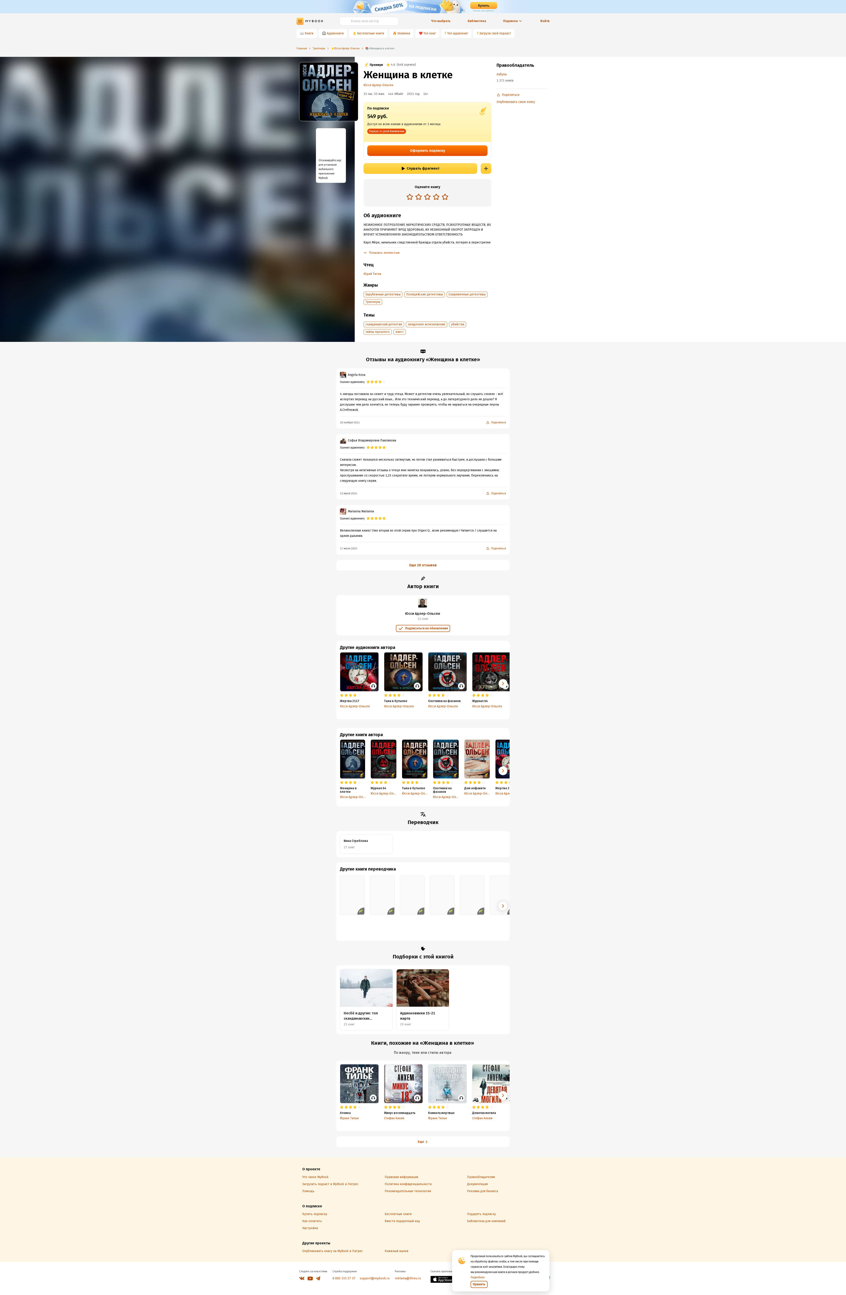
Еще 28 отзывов (423, 565)
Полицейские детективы (424, 294)
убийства (457, 324)
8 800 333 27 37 (343, 1278)
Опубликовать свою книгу (516, 102)
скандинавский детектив (383, 324)
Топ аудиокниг (457, 33)
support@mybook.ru (375, 1278)
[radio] (409, 196)
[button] (503, 770)
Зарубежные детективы (383, 294)
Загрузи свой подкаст (495, 33)
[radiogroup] (427, 197)
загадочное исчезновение (426, 324)
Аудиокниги (335, 33)
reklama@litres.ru (408, 1278)
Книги (309, 33)
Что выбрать (441, 21)
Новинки (403, 33)
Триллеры (372, 302)
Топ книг (429, 33)
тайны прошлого (377, 332)
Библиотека (477, 21)
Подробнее (478, 1277)
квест (399, 332)
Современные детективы (467, 294)
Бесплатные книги (370, 33)
